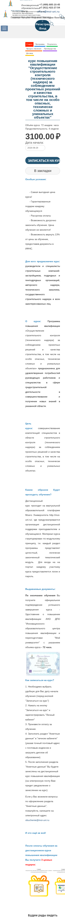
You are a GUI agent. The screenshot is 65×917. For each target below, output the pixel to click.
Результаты (52, 44)
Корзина (37, 17)
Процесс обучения (33, 49)
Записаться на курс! (44, 160)
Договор (29, 53)
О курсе (29, 44)
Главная (16, 17)
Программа (39, 44)
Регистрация (44, 24)
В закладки (42, 171)
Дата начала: (34, 142)
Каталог (26, 17)
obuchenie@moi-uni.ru (37, 820)
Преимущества (50, 49)
